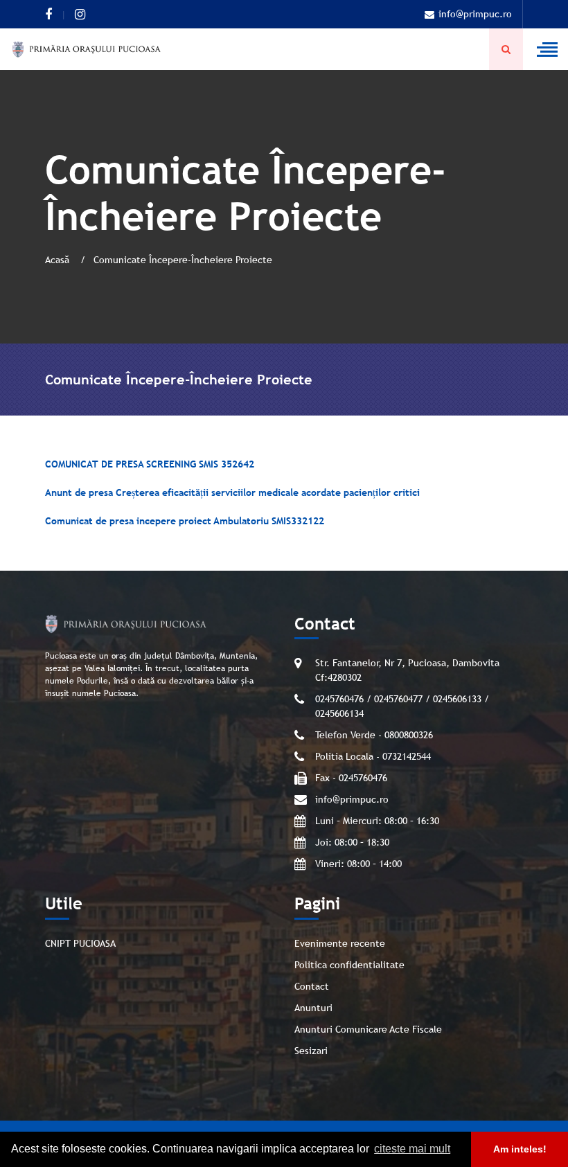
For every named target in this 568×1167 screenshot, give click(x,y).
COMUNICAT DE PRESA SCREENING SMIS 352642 (149, 464)
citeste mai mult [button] (412, 1149)
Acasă (58, 259)
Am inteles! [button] (520, 1149)
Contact (311, 986)
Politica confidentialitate (349, 964)
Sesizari (311, 1050)
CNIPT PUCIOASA (80, 943)
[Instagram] (80, 14)
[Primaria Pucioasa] (86, 49)
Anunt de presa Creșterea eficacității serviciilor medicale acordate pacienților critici (232, 492)
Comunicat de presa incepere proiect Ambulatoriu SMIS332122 (184, 520)
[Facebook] (48, 14)
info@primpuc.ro (475, 13)
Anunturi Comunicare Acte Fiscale (368, 1029)
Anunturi (313, 1007)
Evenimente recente (339, 943)
